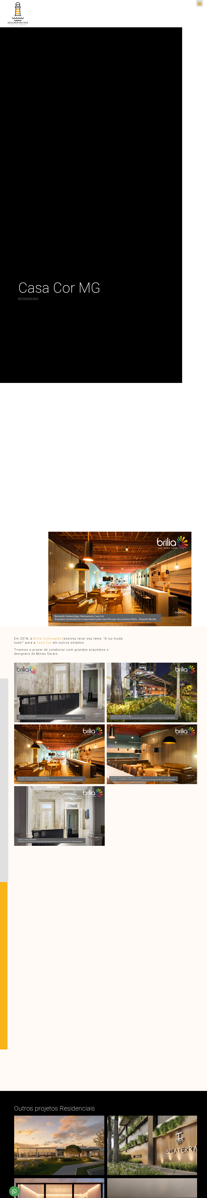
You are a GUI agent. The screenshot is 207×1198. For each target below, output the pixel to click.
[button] (199, 3)
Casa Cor (44, 642)
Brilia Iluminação (47, 638)
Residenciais (28, 299)
